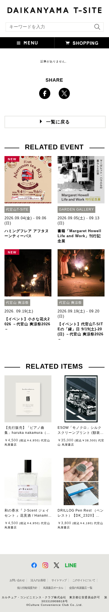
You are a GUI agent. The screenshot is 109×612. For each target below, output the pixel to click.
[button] (27, 42)
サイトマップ (59, 580)
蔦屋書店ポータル (53, 587)
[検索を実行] (96, 28)
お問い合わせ (17, 580)
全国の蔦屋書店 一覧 (80, 587)
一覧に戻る (58, 121)
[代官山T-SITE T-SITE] (54, 9)
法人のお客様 (38, 580)
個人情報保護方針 (27, 587)
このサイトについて (83, 580)
